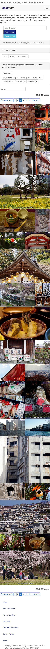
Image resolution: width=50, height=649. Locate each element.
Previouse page (6, 100)
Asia (4, 56)
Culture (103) (7, 81)
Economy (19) (19, 81)
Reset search (10, 36)
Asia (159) (6, 73)
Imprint (5, 640)
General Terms (8, 634)
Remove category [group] (21, 56)
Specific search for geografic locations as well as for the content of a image (22, 65)
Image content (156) (9, 78)
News (5, 602)
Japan (12, 56)
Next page (35, 100)
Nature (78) (37, 78)
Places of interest (9, 608)
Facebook (6, 621)
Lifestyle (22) (32, 81)
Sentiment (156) (25, 78)
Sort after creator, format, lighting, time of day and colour (22, 43)
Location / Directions (10, 627)
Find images (9, 32)
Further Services (9, 615)
